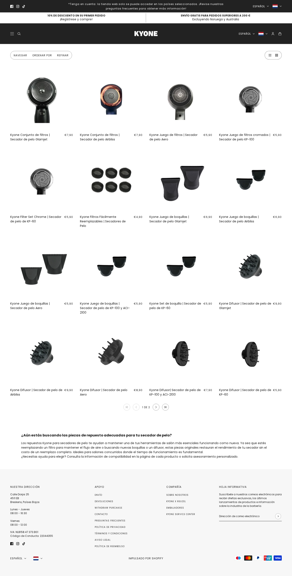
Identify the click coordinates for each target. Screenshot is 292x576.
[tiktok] (24, 6)
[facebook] (12, 6)
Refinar (63, 55)
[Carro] (280, 34)
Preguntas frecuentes (110, 520)
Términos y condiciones (111, 533)
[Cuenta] (273, 34)
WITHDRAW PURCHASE (108, 507)
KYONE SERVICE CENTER (180, 514)
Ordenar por (42, 55)
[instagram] (18, 6)
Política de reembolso (110, 546)
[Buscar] (19, 34)
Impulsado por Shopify (146, 558)
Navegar (20, 55)
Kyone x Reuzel (176, 501)
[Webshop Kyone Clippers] (146, 34)
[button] (269, 55)
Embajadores (175, 507)
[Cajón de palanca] (12, 33)
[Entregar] (278, 516)
